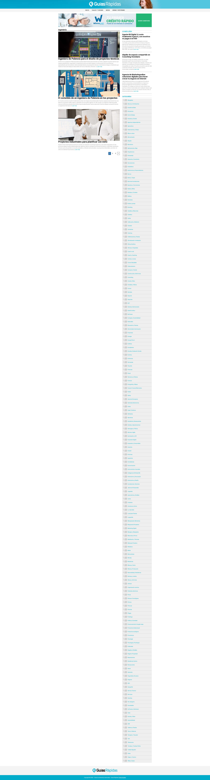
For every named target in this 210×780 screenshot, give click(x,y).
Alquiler (130, 140)
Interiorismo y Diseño (133, 480)
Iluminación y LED (132, 436)
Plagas (129, 613)
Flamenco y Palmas (133, 377)
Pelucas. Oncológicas (133, 598)
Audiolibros (130, 166)
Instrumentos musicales (134, 469)
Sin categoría (131, 701)
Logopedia (130, 517)
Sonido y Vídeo (131, 716)
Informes (130, 454)
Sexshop (130, 698)
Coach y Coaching (132, 255)
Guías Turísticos (132, 410)
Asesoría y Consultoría (133, 159)
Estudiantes (131, 347)
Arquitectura (131, 152)
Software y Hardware (133, 709)
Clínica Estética (131, 244)
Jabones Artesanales (133, 487)
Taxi (129, 738)
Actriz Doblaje (131, 115)
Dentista (130, 292)
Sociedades (131, 705)
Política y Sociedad (132, 620)
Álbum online (131, 133)
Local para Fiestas (132, 513)
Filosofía (130, 366)
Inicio (87, 10)
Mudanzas (130, 561)
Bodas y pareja (131, 203)
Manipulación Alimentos (134, 521)
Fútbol (129, 391)
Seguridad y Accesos (133, 676)
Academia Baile (132, 107)
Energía (130, 336)
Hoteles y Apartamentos (134, 425)
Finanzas (130, 369)
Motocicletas (131, 554)
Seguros (130, 679)
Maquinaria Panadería (133, 524)
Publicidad (130, 646)
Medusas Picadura (132, 543)
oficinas (130, 583)
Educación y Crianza (133, 325)
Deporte (130, 295)
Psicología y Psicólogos (134, 642)
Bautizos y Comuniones (134, 185)
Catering (130, 233)
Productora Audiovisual (134, 628)
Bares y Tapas (131, 177)
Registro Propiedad (133, 653)
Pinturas (130, 605)
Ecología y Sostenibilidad (134, 318)
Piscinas (130, 609)
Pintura (129, 602)
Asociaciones (131, 163)
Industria (130, 447)
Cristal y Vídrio (131, 281)
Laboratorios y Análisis (133, 495)
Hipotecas (130, 417)
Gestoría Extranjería (133, 399)
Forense (130, 380)
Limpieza (130, 502)
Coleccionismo (131, 266)
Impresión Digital (132, 439)
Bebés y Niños (131, 188)
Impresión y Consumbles (134, 443)
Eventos (130, 355)
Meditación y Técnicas (133, 539)
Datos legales (122, 777)
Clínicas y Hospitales (133, 247)
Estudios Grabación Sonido (134, 351)
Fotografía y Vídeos (133, 384)
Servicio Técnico (132, 690)
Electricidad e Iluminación (134, 329)
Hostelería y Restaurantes (134, 421)
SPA (129, 724)
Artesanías (130, 155)
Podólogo (130, 617)
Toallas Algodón (132, 749)
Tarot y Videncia (132, 731)
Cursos (129, 288)
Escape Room (131, 340)
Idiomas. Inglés (131, 432)
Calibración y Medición (133, 222)
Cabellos (130, 214)
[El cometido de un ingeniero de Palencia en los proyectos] (89, 70)
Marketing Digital (132, 528)
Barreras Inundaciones (133, 181)
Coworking (130, 277)
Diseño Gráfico (131, 310)
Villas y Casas (131, 760)
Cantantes (130, 229)
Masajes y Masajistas (133, 532)
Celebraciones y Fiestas (134, 236)
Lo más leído (131, 510)
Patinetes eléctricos (133, 591)
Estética (130, 343)
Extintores (130, 358)
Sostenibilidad (131, 720)
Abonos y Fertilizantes (133, 104)
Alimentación (131, 137)
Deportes (130, 299)
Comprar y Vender (132, 270)
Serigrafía (130, 687)
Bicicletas (130, 200)
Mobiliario (130, 546)
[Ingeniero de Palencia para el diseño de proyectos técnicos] (89, 32)
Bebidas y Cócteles (132, 192)
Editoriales (130, 321)
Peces (129, 594)
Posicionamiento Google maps (135, 624)
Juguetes (130, 491)
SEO (129, 683)
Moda (108, 10)
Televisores (131, 742)
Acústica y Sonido (132, 118)
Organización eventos (133, 587)
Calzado (130, 225)
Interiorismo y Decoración (134, 476)
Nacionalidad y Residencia (134, 572)
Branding (130, 207)
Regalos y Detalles (132, 650)
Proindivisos (131, 635)
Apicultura (130, 144)
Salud (129, 668)
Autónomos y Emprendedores (135, 170)
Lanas (129, 498)
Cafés (129, 218)
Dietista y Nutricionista (133, 307)
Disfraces (130, 314)
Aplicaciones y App (132, 148)
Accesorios (130, 111)
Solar (129, 712)
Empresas (130, 332)
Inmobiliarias (131, 462)
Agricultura (130, 126)
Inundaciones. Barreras (134, 484)
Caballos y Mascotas (133, 211)
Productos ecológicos (133, 631)
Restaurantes (131, 665)
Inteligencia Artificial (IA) (134, 473)
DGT (129, 303)
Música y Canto (132, 565)
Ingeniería (130, 458)
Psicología (130, 639)
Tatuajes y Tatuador (133, 735)
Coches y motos (132, 259)
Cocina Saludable (132, 262)
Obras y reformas (118, 10)
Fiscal (129, 373)
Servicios (130, 694)
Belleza (129, 196)
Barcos (129, 174)
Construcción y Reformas (134, 273)
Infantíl (129, 450)
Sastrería (130, 672)
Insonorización (131, 465)
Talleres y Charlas (132, 727)
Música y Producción (133, 569)
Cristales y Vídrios (132, 284)
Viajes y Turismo (97, 10)
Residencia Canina (132, 661)
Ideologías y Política (133, 428)
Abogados (130, 100)
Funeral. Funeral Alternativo (135, 388)
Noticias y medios (132, 576)
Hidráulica (130, 414)
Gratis (129, 406)
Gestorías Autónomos (133, 402)
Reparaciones (131, 657)
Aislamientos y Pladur (133, 129)
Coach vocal (131, 251)
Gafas (129, 395)
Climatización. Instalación (134, 240)
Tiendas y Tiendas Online (134, 746)
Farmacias (130, 362)
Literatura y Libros (132, 506)
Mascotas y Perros (132, 535)
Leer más (99, 66)
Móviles (130, 557)
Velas (129, 753)
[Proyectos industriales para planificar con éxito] (89, 110)
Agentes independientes (134, 122)
